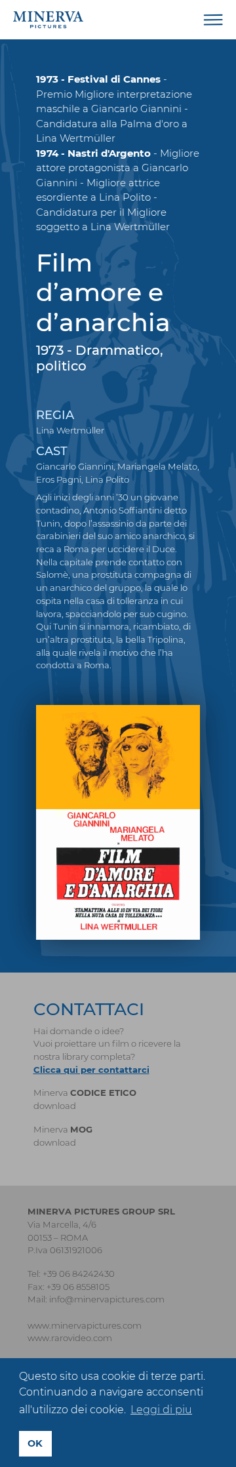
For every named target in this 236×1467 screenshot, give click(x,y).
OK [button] (35, 1443)
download (54, 1105)
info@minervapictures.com (107, 1299)
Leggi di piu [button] (161, 1409)
